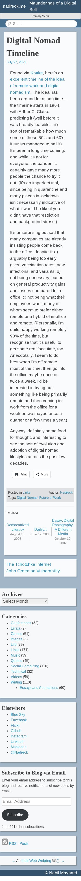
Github (16, 731)
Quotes (16, 661)
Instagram (18, 736)
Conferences (21, 623)
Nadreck (66, 492)
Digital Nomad (27, 497)
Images (16, 639)
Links (27, 492)
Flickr (15, 725)
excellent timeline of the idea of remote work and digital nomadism (37, 86)
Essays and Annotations (39, 688)
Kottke (37, 73)
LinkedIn (17, 741)
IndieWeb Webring (36, 861)
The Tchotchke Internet (29, 564)
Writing (16, 682)
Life (14, 644)
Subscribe (15, 815)
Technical (18, 671)
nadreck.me (14, 6)
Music (15, 655)
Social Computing (25, 666)
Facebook (19, 720)
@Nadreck (19, 752)
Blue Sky (18, 715)
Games (16, 634)
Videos (16, 677)
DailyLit (40, 529)
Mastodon (18, 747)
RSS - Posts (18, 843)
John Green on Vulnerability (33, 570)
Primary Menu (40, 16)
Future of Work (50, 497)
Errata (15, 628)
